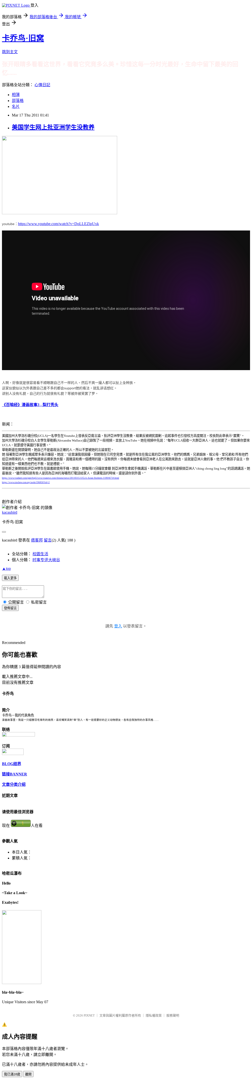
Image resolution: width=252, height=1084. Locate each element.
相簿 (16, 95)
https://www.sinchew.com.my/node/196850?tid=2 (26, 482)
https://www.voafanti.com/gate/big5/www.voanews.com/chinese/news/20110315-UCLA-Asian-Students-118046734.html (60, 478)
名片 (16, 106)
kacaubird (9, 512)
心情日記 (42, 85)
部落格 (18, 101)
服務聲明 (172, 1015)
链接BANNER (14, 774)
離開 (28, 1074)
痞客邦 (37, 540)
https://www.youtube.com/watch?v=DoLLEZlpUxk (58, 224)
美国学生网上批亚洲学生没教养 (53, 127)
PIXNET (89, 1015)
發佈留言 (10, 608)
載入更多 (10, 578)
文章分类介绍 (14, 784)
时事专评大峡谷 (46, 560)
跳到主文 (10, 52)
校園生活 (40, 554)
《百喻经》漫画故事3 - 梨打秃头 (30, 405)
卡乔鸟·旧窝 (23, 38)
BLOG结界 (11, 764)
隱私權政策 (154, 1015)
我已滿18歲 (12, 1074)
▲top (6, 568)
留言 (48, 540)
